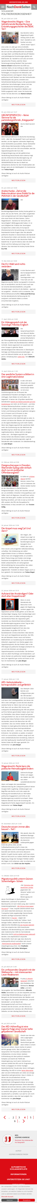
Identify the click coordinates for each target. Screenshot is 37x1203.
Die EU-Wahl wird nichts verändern (13, 265)
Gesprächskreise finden (18, 1154)
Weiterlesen (18, 105)
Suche (34, 7)
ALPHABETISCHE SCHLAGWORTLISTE (18, 1168)
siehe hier (21, 357)
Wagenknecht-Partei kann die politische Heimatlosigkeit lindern (17, 767)
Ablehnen (10, 1200)
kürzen (14, 918)
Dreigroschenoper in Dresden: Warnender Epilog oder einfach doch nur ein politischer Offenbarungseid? (16, 469)
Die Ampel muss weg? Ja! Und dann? (16, 529)
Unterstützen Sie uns (18, 2)
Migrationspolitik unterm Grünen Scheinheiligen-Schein (17, 880)
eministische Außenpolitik (12, 944)
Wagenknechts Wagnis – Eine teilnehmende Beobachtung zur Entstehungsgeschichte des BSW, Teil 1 (17, 25)
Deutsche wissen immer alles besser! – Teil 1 (15, 828)
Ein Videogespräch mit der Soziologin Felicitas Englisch (14, 323)
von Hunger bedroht (27, 925)
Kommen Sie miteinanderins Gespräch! (24, 1141)
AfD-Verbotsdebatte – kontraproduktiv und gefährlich (16, 683)
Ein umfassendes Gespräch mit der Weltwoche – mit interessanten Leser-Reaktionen (18, 972)
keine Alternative (27, 1070)
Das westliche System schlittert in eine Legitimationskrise (17, 375)
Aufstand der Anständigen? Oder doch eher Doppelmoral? (17, 594)
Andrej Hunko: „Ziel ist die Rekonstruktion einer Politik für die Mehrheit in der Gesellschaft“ (18, 193)
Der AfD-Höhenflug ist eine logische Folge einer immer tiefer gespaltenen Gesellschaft (17, 1029)
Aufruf (18, 1151)
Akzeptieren (27, 1200)
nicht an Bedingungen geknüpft (24, 934)
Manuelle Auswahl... (7, 1196)
